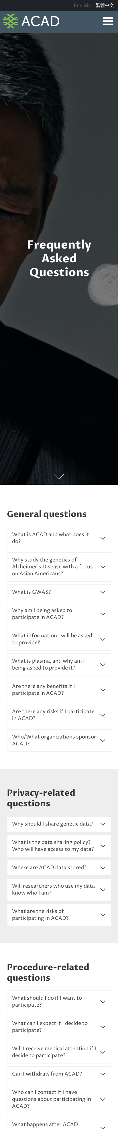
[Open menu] (108, 21)
